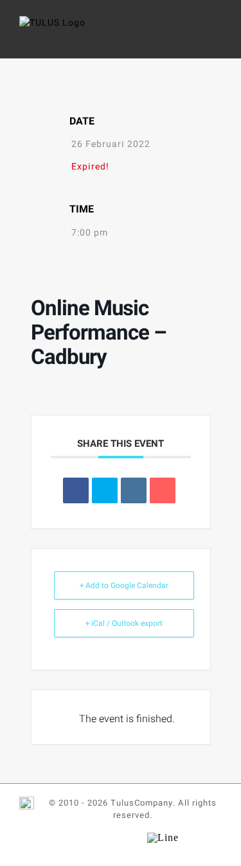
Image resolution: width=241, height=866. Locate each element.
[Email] (162, 490)
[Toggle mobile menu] (216, 35)
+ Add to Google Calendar (124, 585)
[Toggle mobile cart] (192, 35)
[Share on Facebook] (76, 490)
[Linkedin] (134, 490)
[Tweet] (105, 490)
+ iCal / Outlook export (124, 623)
